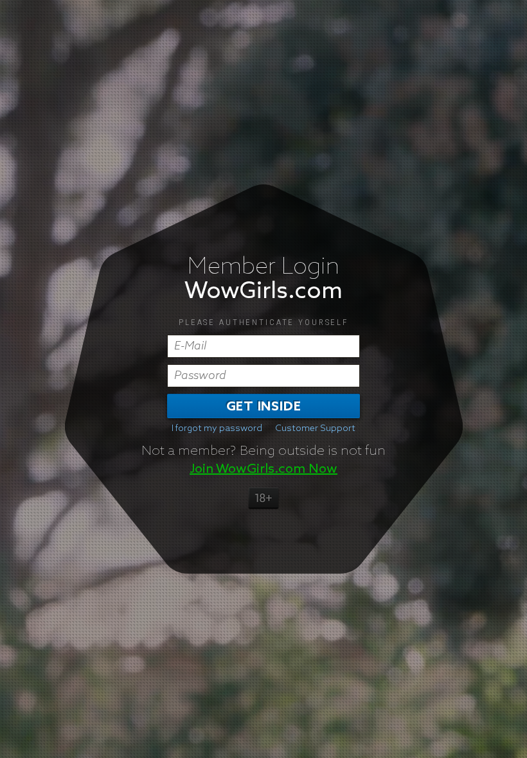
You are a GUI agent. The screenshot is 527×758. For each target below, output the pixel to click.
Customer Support (315, 428)
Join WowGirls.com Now (263, 469)
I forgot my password (217, 428)
